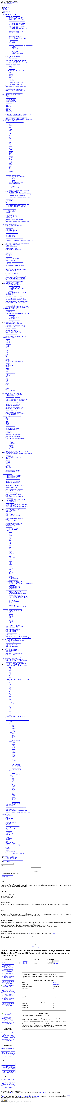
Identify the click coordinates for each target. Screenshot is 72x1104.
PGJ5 (10, 154)
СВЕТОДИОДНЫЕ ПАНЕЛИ (10, 452)
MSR (7, 356)
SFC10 (10, 167)
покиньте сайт (42, 1092)
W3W (13, 790)
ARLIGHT (11, 440)
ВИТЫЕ (8, 95)
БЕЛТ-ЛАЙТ (12, 69)
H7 (9, 691)
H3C (10, 684)
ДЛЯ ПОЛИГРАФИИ (11, 633)
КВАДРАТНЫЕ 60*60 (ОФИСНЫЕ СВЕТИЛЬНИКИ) (19, 453)
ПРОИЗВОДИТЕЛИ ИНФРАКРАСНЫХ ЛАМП (18, 313)
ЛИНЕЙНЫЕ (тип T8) (14, 32)
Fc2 (10, 128)
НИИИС (11, 291)
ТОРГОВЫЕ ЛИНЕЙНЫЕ (12, 405)
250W (13, 177)
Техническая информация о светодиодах (16, 86)
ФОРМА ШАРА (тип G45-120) (16, 19)
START (8, 839)
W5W (13, 792)
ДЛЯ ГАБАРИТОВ (10, 804)
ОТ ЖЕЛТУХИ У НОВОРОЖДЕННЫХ (16, 640)
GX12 (10, 566)
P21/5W (13, 749)
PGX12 (10, 158)
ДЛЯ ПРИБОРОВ (10, 229)
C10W (13, 728)
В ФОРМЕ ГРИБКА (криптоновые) (14, 238)
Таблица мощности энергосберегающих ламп (17, 118)
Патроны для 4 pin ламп (14, 625)
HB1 (10, 706)
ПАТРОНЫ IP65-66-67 (14, 578)
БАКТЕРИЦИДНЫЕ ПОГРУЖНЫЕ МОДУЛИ (17, 301)
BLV (7, 817)
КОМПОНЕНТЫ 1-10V (15, 586)
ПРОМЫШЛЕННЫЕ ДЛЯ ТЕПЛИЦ (15, 402)
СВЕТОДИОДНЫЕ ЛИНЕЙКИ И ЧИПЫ (16, 60)
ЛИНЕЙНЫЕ (9, 214)
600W (13, 180)
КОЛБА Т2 (9, 252)
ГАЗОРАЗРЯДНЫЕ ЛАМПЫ (10, 120)
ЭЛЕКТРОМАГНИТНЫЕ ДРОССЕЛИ (12, 509)
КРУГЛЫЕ (8, 455)
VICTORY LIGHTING (14, 320)
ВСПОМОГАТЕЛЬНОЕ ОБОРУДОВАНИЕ (16, 590)
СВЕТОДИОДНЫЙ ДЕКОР (13, 64)
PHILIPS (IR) (12, 316)
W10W (13, 794)
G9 (9, 558)
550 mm (11, 617)
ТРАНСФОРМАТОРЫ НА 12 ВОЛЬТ (18, 596)
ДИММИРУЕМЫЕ (13, 40)
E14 (10, 538)
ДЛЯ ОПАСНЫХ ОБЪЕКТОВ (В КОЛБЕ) (16, 636)
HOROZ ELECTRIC (11, 828)
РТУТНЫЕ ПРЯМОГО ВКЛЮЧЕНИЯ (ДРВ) (20, 194)
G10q (10, 543)
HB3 (10, 708)
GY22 (10, 146)
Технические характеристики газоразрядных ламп (18, 202)
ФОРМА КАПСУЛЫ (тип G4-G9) (17, 21)
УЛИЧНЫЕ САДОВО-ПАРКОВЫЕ (14, 489)
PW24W (14, 760)
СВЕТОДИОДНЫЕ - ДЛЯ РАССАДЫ (15, 659)
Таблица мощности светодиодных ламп (15, 90)
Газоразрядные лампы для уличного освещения (17, 204)
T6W (13, 781)
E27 (10, 124)
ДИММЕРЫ (12, 585)
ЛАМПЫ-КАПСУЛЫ (11, 215)
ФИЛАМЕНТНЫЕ (13, 35)
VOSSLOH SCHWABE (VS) (13, 845)
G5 (9, 554)
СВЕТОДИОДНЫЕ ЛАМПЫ (10, 14)
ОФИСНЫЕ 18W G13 (11, 245)
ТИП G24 (8, 110)
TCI (7, 841)
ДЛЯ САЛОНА (10, 805)
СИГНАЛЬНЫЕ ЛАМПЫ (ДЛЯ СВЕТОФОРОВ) (18, 812)
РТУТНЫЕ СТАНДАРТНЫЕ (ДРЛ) (17, 192)
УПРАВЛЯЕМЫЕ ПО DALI (16, 82)
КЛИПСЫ (11, 602)
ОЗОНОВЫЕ (9, 294)
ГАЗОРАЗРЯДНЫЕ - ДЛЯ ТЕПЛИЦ (15, 662)
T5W (13, 780)
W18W (13, 797)
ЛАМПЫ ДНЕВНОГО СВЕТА (13, 249)
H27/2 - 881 (11, 703)
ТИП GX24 (9, 111)
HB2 (10, 707)
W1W (13, 784)
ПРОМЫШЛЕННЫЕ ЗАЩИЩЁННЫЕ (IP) (16, 399)
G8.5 (10, 134)
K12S (10, 152)
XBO (7, 366)
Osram (54, 982)
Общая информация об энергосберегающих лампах (18, 114)
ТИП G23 (8, 109)
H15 (10, 699)
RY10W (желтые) (16, 774)
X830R (10, 170)
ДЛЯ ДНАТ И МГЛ (11, 510)
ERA (7, 819)
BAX (13, 722)
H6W (13, 735)
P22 (13, 750)
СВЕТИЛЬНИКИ (7, 474)
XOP (7, 368)
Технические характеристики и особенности (17, 451)
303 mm (11, 614)
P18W (13, 745)
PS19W (13, 755)
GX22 (10, 141)
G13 (10, 545)
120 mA (11, 71)
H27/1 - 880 (11, 702)
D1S (10, 668)
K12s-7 (10, 571)
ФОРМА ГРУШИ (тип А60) (15, 17)
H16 (10, 701)
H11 (10, 696)
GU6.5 (10, 137)
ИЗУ (7, 519)
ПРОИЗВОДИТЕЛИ (8, 814)
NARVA (11, 289)
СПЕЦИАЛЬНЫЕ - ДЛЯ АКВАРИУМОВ (16, 663)
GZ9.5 (7, 387)
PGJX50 (11, 157)
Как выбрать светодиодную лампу (14, 88)
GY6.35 (8, 384)
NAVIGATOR (15, 51)
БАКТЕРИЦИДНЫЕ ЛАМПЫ (10, 283)
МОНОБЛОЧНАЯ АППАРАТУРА (14, 518)
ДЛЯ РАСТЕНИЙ (10, 260)
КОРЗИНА (6, 8)
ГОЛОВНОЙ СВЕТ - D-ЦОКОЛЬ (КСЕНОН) (17, 665)
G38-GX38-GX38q (10, 373)
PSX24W (14, 757)
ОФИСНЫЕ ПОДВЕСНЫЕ (13, 397)
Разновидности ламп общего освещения (15, 277)
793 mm (11, 619)
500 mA (11, 75)
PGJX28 (11, 156)
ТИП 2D (8, 105)
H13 (10, 698)
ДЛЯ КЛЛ (8, 513)
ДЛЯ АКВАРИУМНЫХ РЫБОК (14, 653)
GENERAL (14, 52)
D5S (10, 677)
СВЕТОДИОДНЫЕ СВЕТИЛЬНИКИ (12, 393)
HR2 (10, 715)
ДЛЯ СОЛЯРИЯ (13, 529)
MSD (7, 354)
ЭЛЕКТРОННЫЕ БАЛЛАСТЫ (10, 500)
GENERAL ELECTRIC (17, 53)
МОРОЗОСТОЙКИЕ (11, 101)
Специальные (56, 984)
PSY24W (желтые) (16, 762)
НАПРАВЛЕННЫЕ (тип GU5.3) (17, 26)
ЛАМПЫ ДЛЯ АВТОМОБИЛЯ (11, 664)
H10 (10, 694)
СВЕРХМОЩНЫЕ (10, 99)
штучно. (25, 963)
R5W (13, 771)
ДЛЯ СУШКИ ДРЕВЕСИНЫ (13, 629)
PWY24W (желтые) (16, 766)
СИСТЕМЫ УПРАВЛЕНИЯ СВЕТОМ (15, 581)
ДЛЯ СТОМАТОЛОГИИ (12, 646)
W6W (13, 793)
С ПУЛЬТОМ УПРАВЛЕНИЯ (13, 436)
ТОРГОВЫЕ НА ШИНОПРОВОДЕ (15, 408)
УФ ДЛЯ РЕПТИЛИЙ (11, 330)
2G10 (10, 532)
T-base (10, 775)
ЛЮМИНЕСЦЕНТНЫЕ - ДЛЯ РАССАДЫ (16, 660)
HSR (7, 350)
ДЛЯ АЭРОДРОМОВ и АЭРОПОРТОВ (16, 626)
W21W (13, 799)
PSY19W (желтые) (16, 768)
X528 (10, 168)
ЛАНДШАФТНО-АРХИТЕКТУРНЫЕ (15, 413)
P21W (13, 746)
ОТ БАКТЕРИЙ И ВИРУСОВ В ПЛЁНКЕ (16, 292)
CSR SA (8, 341)
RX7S (10, 164)
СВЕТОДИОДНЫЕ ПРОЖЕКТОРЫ (12, 416)
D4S (10, 675)
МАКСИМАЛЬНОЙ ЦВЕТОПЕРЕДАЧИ (16, 269)
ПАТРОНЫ (9, 530)
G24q (10, 551)
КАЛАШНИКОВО (10, 851)
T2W (13, 776)
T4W (13, 779)
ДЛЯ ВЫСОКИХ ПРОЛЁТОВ (13, 494)
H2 (9, 682)
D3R (10, 672)
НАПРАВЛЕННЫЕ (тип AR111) (17, 23)
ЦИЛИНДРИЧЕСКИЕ (11, 216)
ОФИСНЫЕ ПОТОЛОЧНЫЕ (13, 479)
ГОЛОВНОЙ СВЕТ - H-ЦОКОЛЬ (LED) (16, 716)
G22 (10, 132)
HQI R (10, 129)
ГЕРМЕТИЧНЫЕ (13, 59)
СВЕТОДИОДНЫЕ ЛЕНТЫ (13, 56)
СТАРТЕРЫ (9, 527)
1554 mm (11, 622)
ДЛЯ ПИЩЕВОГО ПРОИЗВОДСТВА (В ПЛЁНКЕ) (18, 638)
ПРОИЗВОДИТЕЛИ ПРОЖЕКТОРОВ (15, 438)
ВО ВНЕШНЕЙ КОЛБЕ (12, 211)
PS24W (13, 756)
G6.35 (7, 383)
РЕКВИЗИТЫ (6, 11)
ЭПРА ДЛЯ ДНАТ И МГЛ (12, 501)
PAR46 (7, 360)
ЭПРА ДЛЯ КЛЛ (10, 503)
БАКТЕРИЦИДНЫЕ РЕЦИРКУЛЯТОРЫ (16, 299)
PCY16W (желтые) (16, 765)
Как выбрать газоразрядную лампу (14, 207)
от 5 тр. (25, 962)
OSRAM (14, 47)
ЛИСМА (8, 848)
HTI (7, 351)
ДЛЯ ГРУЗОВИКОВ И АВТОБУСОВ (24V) (16, 810)
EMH (7, 345)
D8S (10, 678)
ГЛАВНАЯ (6, 7)
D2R (10, 669)
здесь (54, 933)
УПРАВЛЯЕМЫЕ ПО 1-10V (16, 84)
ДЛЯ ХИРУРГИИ (10, 648)
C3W (13, 726)
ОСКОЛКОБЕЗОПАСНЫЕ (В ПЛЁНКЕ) (16, 267)
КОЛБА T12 (9, 257)
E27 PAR (11, 125)
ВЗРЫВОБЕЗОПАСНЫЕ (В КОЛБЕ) (15, 265)
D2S (10, 670)
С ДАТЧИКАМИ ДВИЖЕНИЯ (13, 434)
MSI (7, 355)
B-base (10, 721)
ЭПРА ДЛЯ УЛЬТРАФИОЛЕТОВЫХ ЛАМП (17, 336)
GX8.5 (10, 142)
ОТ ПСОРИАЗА (10, 641)
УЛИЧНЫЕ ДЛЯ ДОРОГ (12, 411)
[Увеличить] (8, 971)
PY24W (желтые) (16, 764)
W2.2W (13, 788)
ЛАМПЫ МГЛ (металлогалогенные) (15, 122)
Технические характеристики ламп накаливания (17, 243)
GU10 (10, 561)
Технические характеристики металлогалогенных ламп (22, 173)
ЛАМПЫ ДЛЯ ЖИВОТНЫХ (10, 649)
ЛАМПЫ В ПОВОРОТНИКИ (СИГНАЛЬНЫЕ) (18, 720)
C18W (13, 731)
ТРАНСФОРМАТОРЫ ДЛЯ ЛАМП (14, 219)
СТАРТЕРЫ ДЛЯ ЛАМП (12, 273)
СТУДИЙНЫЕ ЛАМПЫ (9, 337)
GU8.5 (10, 138)
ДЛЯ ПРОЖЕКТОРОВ (14, 37)
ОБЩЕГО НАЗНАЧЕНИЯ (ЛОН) (14, 225)
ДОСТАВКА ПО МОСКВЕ (10, 857)
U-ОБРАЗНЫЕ (9, 96)
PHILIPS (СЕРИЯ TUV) (15, 286)
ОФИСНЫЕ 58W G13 (11, 248)
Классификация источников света (14, 93)
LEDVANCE (15, 48)
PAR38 (7, 359)
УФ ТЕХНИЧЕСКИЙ (11, 334)
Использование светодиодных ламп (14, 89)
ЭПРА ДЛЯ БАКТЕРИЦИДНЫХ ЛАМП (16, 302)
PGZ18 (10, 161)
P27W (13, 754)
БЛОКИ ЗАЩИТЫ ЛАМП (15, 591)
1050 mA (11, 79)
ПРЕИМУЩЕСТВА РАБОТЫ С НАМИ (13, 860)
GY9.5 (10, 147)
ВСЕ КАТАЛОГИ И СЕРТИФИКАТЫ (15, 853)
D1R (10, 667)
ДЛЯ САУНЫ (9, 645)
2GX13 (10, 535)
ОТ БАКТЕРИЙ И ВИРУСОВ (13, 284)
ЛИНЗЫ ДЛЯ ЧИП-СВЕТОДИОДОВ (18, 62)
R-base (10, 770)
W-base (10, 783)
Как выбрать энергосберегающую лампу (16, 115)
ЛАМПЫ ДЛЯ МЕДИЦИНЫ (10, 639)
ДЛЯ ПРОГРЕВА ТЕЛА (12, 644)
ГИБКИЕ (8, 431)
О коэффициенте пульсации (13, 524)
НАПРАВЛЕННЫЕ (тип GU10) (16, 24)
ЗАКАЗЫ (5, 9)
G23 (10, 548)
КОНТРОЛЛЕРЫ (13, 588)
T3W (13, 778)
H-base (10, 732)
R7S (10, 163)
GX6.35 (8, 375)
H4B (10, 688)
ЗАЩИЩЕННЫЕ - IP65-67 (12, 428)
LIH (7, 829)
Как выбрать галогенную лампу (14, 223)
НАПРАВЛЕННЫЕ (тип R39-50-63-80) (18, 28)
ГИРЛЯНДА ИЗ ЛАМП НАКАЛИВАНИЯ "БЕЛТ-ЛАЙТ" (20, 240)
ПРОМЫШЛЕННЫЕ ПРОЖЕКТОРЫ (15, 499)
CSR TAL (8, 344)
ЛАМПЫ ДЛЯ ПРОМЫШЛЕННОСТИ (12, 609)
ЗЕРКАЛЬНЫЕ (10, 231)
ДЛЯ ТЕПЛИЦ (10, 498)
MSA (7, 352)
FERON (11, 446)
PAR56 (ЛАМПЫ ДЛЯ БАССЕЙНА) (15, 361)
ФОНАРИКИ (12, 605)
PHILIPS (14, 46)
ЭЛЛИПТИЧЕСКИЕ (14, 187)
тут (29, 933)
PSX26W (14, 759)
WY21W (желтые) (16, 803)
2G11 (10, 533)
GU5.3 (10, 562)
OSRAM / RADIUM (14, 317)
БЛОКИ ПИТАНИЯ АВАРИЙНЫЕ (17, 593)
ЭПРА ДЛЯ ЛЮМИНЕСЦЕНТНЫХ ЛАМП (17, 504)
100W (7, 422)
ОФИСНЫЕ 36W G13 (11, 246)
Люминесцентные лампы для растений (15, 278)
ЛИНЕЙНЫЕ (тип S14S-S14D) (16, 31)
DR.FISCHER (12, 318)
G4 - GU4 (11, 553)
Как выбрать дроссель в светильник (14, 523)
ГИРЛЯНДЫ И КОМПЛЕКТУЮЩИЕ (18, 606)
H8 (9, 692)
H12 (10, 697)
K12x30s (11, 572)
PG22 (7, 388)
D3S (10, 673)
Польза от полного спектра (12, 282)
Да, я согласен (4, 1099)
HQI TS (11, 151)
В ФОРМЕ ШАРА (10, 236)
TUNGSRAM (9, 842)
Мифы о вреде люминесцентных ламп (15, 279)
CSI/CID (8, 339)
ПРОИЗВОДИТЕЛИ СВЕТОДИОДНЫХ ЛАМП (20, 45)
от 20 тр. (25, 961)
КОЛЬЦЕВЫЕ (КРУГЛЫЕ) (12, 258)
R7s (10, 575)
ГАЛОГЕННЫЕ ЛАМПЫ (9, 209)
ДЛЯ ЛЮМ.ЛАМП (10, 514)
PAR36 (7, 358)
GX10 (10, 139)
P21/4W (13, 747)
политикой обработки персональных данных (28, 1096)
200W (7, 424)
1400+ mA (11, 80)
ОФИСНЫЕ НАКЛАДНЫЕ (13, 395)
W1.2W (13, 785)
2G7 (10, 534)
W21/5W (14, 798)
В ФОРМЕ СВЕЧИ (10, 235)
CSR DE (8, 340)
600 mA (11, 76)
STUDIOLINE (9, 365)
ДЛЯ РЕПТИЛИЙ (10, 654)
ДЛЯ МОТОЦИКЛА (11, 809)
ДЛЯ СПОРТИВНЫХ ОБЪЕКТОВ (14, 496)
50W (7, 421)
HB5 (10, 711)
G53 (10, 556)
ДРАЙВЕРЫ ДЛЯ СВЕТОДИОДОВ (15, 70)
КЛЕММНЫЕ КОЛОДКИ (15, 601)
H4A (10, 687)
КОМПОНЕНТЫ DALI (14, 587)
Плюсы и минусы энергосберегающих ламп (16, 117)
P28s (10, 153)
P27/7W (13, 752)
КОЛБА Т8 (9, 255)
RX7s (10, 576)
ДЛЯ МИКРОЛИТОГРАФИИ (13, 634)
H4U (10, 689)
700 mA (11, 77)
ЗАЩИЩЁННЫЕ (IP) (11, 493)
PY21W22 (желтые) (16, 769)
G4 (7, 381)
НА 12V (8, 212)
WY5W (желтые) (16, 802)
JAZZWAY (8, 824)
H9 (9, 693)
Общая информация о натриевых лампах (19, 190)
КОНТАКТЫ (6, 861)
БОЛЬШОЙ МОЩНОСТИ (15, 36)
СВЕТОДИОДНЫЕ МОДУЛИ (16, 61)
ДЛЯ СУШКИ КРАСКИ (12, 630)
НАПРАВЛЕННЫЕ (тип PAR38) (17, 27)
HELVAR (8, 827)
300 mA (11, 72)
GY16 (10, 144)
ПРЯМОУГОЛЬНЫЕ (11, 456)
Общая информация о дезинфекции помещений (17, 305)
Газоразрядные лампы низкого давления (16, 206)
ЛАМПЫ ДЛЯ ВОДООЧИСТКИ (14, 610)
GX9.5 (10, 143)
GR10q (10, 559)
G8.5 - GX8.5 (12, 557)
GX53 (10, 567)
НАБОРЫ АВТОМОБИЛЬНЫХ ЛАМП (16, 807)
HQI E (10, 149)
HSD (7, 349)
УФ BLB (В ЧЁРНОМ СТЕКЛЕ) (14, 332)
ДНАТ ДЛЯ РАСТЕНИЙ (15, 183)
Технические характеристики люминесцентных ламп (19, 276)
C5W (13, 727)
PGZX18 (11, 162)
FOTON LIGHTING (11, 822)
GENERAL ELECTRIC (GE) (13, 826)
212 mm (11, 611)
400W (13, 178)
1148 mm (11, 621)
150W (7, 423)
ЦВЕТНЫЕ (12, 41)
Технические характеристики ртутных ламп (19, 197)
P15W (13, 744)
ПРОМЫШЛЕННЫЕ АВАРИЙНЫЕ (15, 400)
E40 (10, 127)
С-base (10, 723)
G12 (10, 130)
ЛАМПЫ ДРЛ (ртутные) (12, 191)
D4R (10, 674)
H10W (13, 736)
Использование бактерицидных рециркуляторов (17, 307)
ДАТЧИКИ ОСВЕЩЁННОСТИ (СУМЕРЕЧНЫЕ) (21, 583)
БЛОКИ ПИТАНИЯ (14, 592)
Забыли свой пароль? (7, 875)
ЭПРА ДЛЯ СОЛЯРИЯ (11, 505)
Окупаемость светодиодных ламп (14, 91)
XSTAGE (8, 369)
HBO (7, 346)
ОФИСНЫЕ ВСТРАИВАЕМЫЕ (14, 394)
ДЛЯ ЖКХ (8, 495)
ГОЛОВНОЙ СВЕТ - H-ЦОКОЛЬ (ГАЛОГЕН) (17, 679)
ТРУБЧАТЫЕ (12, 186)
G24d (10, 549)
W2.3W (13, 789)
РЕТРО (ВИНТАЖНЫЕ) (12, 233)
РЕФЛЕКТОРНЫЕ (10, 390)
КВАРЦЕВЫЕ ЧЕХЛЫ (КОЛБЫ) (14, 296)
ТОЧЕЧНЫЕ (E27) (10, 310)
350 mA (11, 74)
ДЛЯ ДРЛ (8, 511)
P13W (13, 742)
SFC (10, 166)
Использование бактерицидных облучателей (17, 306)
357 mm (11, 615)
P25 (13, 751)
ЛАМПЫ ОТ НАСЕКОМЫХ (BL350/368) (16, 325)
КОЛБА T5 (9, 254)
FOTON (14, 50)
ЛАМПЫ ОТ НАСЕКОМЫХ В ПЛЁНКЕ (16, 326)
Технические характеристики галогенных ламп (17, 221)
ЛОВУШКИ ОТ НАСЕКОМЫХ (14, 323)
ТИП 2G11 (8, 106)
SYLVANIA (9, 838)
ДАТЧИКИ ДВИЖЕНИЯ (15, 582)
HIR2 (10, 713)
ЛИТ (7, 850)
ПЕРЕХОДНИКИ (13, 580)
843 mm (11, 620)
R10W (13, 773)
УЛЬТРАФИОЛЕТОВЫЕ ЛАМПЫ (11, 322)
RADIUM (8, 837)
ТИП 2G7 (8, 108)
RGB (10, 57)
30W (7, 419)
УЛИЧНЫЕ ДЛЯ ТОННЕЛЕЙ (13, 412)
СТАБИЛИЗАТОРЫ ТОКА (15, 595)
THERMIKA (12, 315)
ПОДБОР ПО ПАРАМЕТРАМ (10, 856)
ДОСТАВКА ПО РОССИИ (10, 858)
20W (7, 418)
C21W (13, 730)
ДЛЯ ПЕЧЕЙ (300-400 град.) (13, 230)
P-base (10, 741)
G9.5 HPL (8, 374)
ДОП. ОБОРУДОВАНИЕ (9, 525)
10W (7, 417)
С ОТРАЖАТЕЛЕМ (11, 98)
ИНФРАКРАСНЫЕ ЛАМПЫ (10, 308)
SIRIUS (8, 364)
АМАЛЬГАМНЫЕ (10, 293)
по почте (56, 963)
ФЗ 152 (12, 1092)
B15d (10, 537)
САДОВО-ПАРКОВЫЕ (12, 414)
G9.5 (10, 135)
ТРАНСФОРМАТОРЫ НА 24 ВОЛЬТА (18, 597)
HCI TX (11, 148)
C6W (13, 725)
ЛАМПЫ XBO (9, 200)
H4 (9, 686)
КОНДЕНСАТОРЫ (11, 520)
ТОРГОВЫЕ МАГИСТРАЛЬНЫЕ (14, 407)
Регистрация (5, 876)
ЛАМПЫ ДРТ (9, 199)
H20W (13, 737)
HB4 (10, 710)
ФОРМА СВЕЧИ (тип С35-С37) (16, 18)
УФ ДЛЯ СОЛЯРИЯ (11, 328)
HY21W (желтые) (16, 740)
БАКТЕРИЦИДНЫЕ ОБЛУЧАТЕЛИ (15, 298)
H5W (13, 733)
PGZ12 (10, 159)
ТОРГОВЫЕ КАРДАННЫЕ (13, 404)
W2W (13, 786)
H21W (13, 739)
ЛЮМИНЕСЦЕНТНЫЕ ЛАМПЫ (11, 244)
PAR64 (7, 363)
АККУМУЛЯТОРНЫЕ (11, 429)
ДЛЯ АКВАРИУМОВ (11, 263)
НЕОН (10, 67)
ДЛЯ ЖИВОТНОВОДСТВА (13, 650)
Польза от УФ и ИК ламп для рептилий (15, 657)
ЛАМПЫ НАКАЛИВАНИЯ (10, 224)
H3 (9, 683)
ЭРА (13, 55)
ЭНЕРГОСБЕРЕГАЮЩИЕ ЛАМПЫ (12, 94)
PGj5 (10, 573)
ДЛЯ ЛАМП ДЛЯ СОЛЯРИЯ (13, 515)
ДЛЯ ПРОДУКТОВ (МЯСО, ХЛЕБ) (17, 38)
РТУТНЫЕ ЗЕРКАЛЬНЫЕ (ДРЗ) (17, 195)
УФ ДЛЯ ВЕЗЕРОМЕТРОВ (13, 331)
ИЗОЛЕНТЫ (12, 600)
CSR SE (8, 342)
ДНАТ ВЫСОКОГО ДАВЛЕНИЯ (17, 176)
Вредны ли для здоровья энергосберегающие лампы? (19, 119)
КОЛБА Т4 (9, 253)
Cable (10, 123)
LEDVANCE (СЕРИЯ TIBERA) (16, 288)
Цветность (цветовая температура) (14, 281)
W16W (13, 795)
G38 (10, 133)
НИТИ (10, 66)
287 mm (11, 612)
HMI (7, 347)
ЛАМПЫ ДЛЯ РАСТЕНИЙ (10, 658)
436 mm (11, 616)
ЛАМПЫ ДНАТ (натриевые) (13, 175)
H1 (9, 680)
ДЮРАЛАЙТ (12, 42)
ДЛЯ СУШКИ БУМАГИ (12, 631)
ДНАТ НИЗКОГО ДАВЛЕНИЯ (16, 182)
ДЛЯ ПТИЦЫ (9, 651)
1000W (13, 181)
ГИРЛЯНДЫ (12, 65)
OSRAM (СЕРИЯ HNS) (14, 287)
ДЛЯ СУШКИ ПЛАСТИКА (13, 628)
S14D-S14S (11, 577)
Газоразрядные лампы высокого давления (16, 205)
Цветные (11, 171)
